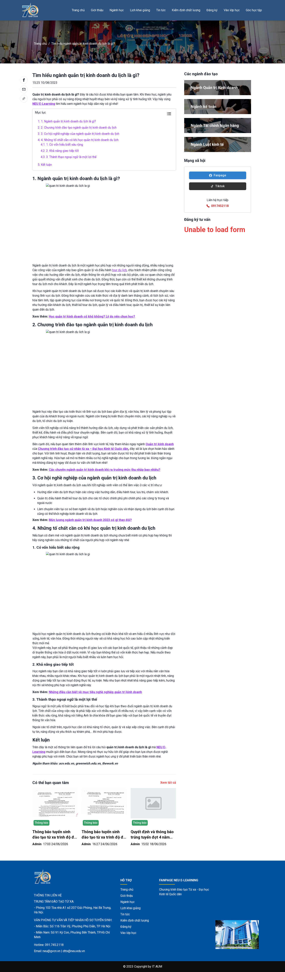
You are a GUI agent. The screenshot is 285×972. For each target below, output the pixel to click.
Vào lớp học (232, 10)
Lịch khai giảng (140, 10)
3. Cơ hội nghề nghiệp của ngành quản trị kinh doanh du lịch (78, 134)
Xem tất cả (168, 782)
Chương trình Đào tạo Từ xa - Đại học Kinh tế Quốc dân (184, 892)
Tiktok (220, 186)
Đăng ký (212, 10)
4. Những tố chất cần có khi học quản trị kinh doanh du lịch (78, 140)
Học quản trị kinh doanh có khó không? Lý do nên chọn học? (92, 316)
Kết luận (45, 165)
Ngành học (117, 10)
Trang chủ (78, 10)
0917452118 (220, 206)
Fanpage (220, 175)
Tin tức (161, 10)
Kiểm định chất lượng (186, 10)
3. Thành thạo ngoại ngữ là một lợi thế (68, 157)
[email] (24, 89)
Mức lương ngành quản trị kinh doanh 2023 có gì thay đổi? (90, 520)
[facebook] (24, 80)
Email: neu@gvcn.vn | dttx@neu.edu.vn (59, 951)
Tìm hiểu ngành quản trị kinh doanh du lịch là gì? (83, 43)
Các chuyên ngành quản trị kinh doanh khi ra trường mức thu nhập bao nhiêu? (104, 469)
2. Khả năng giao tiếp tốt (60, 151)
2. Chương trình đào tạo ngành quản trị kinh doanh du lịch (77, 127)
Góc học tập (254, 10)
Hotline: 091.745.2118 (49, 945)
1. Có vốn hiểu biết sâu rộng (62, 144)
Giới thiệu (97, 10)
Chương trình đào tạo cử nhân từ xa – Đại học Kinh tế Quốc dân (83, 449)
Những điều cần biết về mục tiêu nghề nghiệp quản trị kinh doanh (95, 692)
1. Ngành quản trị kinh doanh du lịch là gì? (67, 121)
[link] (24, 98)
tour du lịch (119, 270)
